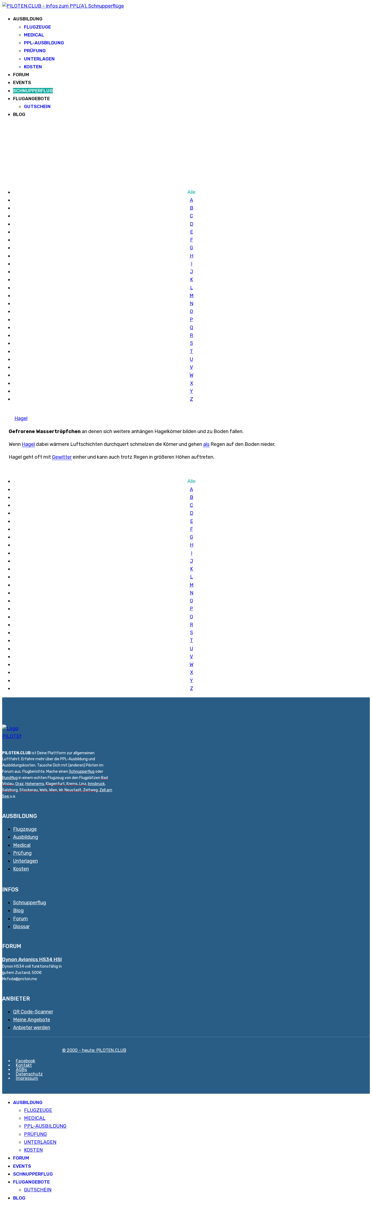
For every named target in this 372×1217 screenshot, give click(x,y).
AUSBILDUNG (27, 19)
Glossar (21, 927)
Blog (18, 910)
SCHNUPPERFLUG (33, 90)
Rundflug (10, 777)
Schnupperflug (81, 771)
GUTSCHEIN (37, 106)
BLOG (19, 114)
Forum (20, 919)
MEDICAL (34, 35)
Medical (22, 845)
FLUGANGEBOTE (31, 98)
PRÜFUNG (35, 50)
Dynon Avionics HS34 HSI (32, 959)
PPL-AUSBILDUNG (44, 42)
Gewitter (62, 457)
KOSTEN (33, 66)
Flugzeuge (25, 829)
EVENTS (22, 82)
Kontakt (24, 1065)
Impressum (27, 1078)
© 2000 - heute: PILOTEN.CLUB (94, 1050)
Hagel (21, 418)
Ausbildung (25, 837)
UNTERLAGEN (39, 59)
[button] (4, 1211)
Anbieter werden (31, 1028)
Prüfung (22, 853)
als (206, 444)
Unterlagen (25, 861)
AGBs (21, 1069)
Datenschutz (29, 1074)
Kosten (21, 869)
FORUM (21, 74)
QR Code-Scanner (33, 1012)
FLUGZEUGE (37, 27)
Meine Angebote (31, 1020)
